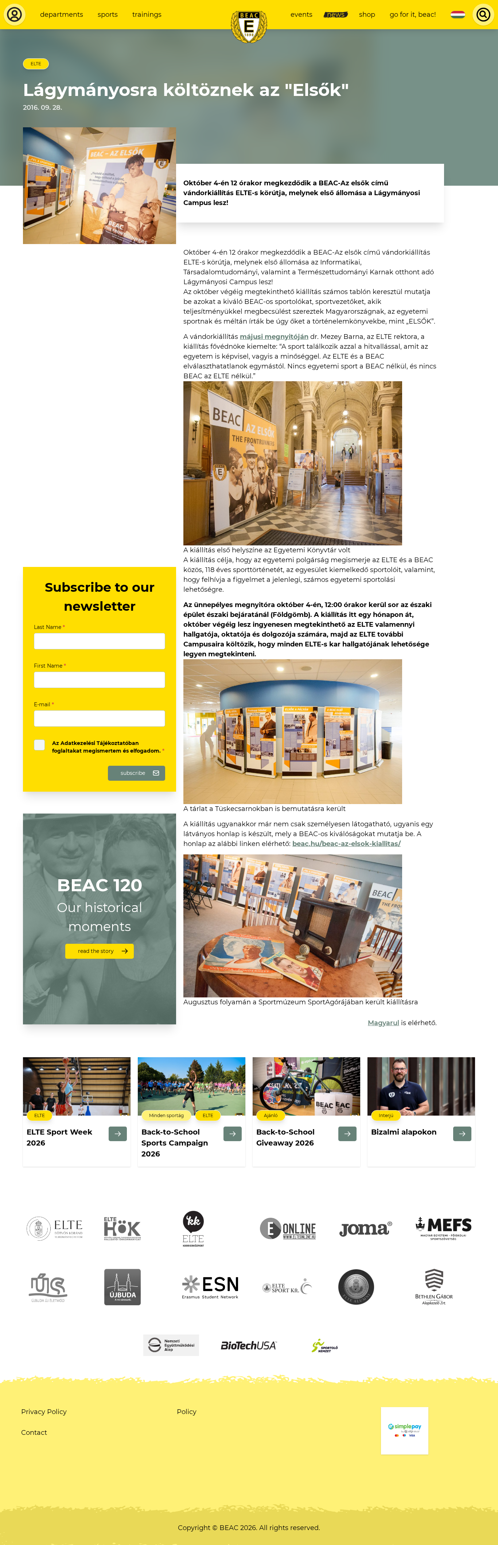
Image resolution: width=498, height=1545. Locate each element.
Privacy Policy (44, 1412)
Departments (61, 15)
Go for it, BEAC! (413, 15)
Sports (108, 15)
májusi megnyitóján (274, 337)
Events (301, 15)
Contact (34, 1433)
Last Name (49, 627)
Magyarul (383, 1023)
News (336, 15)
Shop (367, 15)
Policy (187, 1412)
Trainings (147, 15)
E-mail (44, 704)
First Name (50, 666)
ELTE (36, 63)
